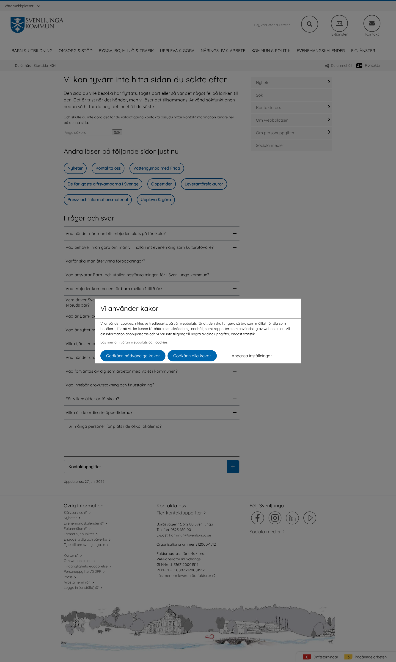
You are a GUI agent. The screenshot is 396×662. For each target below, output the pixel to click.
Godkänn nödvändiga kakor (133, 355)
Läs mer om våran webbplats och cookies (134, 342)
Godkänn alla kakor (192, 355)
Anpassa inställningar (252, 355)
